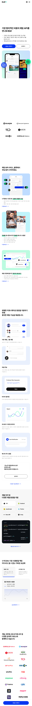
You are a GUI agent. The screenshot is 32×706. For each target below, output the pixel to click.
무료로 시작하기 (8, 46)
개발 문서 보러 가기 (15, 546)
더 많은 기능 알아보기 (14, 483)
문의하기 (23, 46)
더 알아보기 (4, 206)
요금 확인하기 (15, 605)
